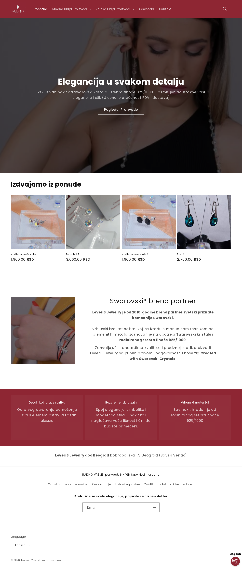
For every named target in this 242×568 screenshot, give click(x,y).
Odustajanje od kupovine (68, 484)
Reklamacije (101, 484)
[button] (71, 9)
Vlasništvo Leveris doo (46, 560)
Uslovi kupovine (127, 484)
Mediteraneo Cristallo (23, 254)
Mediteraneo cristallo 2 (135, 254)
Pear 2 (181, 254)
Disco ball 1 (72, 254)
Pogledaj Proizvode (121, 109)
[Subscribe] (154, 508)
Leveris (25, 560)
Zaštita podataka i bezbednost (169, 484)
